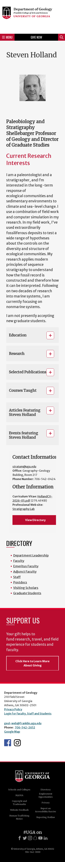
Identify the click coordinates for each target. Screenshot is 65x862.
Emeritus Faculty (25, 566)
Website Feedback (19, 810)
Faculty (18, 561)
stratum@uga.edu (24, 466)
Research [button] (17, 353)
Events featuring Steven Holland (23, 435)
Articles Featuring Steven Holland (24, 412)
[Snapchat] (35, 838)
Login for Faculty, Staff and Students (27, 713)
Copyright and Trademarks (19, 802)
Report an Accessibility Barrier (45, 810)
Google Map (12, 731)
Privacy (46, 802)
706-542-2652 (25, 727)
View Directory (35, 520)
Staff (17, 577)
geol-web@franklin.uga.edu (22, 723)
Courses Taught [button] (23, 390)
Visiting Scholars (25, 588)
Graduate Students (27, 593)
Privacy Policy (13, 709)
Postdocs (20, 582)
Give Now (36, 37)
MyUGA (19, 795)
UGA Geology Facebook (7, 742)
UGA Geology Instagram (17, 742)
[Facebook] (20, 838)
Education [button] (18, 335)
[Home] (32, 16)
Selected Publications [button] (27, 372)
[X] (25, 838)
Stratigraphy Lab (23, 509)
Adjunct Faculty (25, 572)
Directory (46, 789)
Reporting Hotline (45, 817)
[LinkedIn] (46, 838)
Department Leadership (31, 555)
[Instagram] (30, 838)
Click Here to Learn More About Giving (32, 663)
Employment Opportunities (45, 795)
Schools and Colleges (19, 789)
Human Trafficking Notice (19, 817)
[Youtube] (40, 838)
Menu (9, 37)
